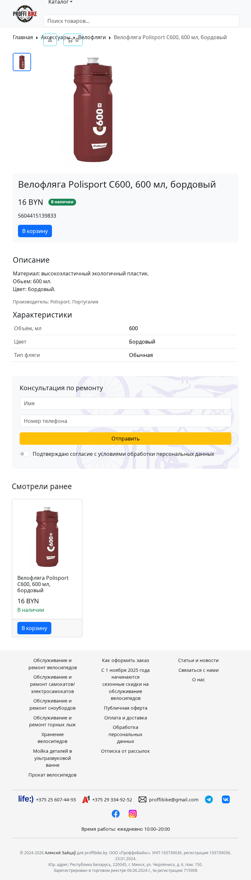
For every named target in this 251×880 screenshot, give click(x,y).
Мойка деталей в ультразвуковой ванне (52, 758)
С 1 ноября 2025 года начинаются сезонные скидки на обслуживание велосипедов (125, 684)
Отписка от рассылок (125, 751)
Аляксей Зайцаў (60, 853)
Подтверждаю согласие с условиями (123, 453)
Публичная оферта (125, 708)
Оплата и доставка (125, 718)
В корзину (35, 231)
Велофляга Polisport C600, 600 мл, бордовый (43, 584)
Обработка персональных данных (125, 734)
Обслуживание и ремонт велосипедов (52, 664)
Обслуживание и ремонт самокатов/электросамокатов (52, 684)
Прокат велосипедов (52, 775)
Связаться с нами (198, 670)
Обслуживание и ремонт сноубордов (52, 704)
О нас (198, 679)
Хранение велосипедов (52, 738)
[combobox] (141, 21)
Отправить (125, 438)
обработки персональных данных (170, 453)
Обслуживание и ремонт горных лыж (52, 721)
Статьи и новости (198, 660)
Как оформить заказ (125, 660)
